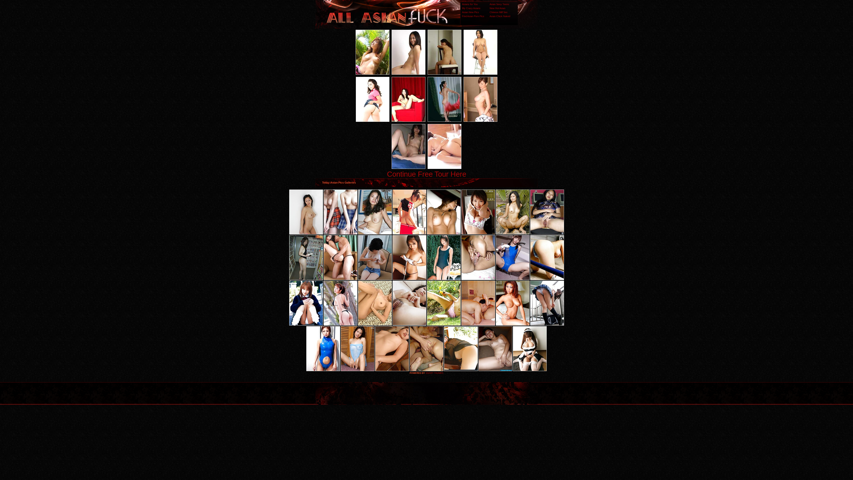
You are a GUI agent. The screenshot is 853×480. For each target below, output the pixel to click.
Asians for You (470, 4)
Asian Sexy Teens (499, 4)
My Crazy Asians (471, 8)
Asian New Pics (470, 12)
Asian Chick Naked (500, 16)
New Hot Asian (497, 8)
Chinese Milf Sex (499, 12)
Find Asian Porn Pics (473, 16)
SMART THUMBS (434, 373)
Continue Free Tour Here (426, 174)
